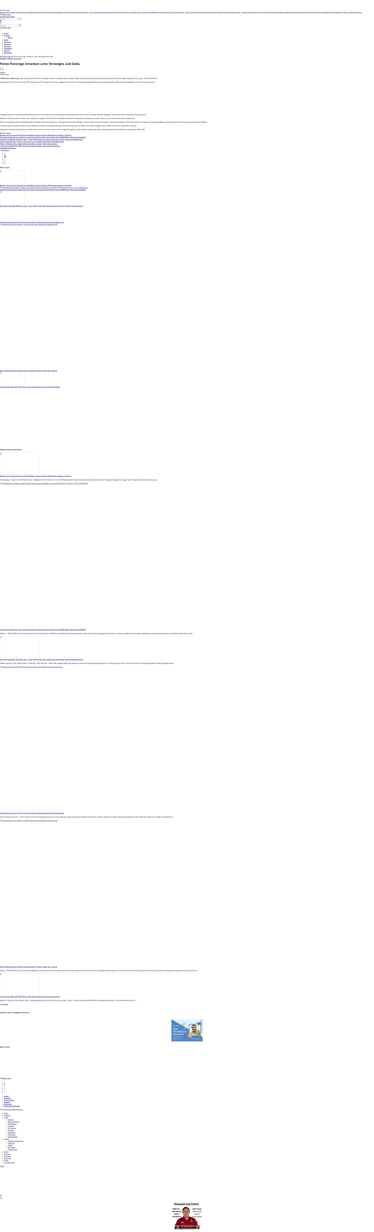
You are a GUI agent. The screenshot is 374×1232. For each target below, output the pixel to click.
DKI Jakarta (12, 1128)
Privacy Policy (9, 1100)
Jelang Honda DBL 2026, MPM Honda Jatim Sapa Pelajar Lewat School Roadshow (30, 146)
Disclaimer (8, 1104)
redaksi (2, 72)
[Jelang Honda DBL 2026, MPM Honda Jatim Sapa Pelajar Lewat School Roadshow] (12, 385)
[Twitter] (4, 1084)
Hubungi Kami (9, 17)
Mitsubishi (11, 1135)
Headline (3, 59)
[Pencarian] (1, 23)
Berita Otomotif (13, 1122)
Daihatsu (11, 1126)
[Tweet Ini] (5, 157)
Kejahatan (11, 1132)
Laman (6, 1139)
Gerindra (11, 1130)
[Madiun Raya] (5, 15)
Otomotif (7, 42)
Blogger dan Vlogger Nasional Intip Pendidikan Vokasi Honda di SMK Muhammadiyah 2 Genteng (35, 12)
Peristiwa (7, 46)
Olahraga (7, 44)
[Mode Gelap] (1, 21)
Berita (10, 38)
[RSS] (4, 1093)
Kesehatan (8, 53)
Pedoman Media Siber (12, 1106)
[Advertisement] (35, 4)
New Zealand (12, 1137)
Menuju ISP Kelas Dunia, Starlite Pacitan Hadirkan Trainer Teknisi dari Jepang (333, 12)
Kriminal (7, 36)
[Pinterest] (4, 1086)
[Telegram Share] (4, 161)
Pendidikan (8, 49)
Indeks (6, 1096)
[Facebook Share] (4, 154)
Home (2, 17)
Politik (6, 40)
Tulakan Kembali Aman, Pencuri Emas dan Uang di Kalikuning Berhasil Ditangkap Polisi (273, 12)
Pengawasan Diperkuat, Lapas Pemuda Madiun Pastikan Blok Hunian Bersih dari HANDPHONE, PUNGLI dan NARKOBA (114, 12)
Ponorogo (17, 59)
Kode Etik (7, 1098)
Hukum (10, 59)
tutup (2, 1166)
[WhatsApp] (4, 1091)
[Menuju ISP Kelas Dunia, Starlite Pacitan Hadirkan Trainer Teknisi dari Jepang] (146, 224)
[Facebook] (4, 1082)
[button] (19, 19)
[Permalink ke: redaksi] (1, 70)
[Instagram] (4, 1088)
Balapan (11, 1120)
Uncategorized (9, 1163)
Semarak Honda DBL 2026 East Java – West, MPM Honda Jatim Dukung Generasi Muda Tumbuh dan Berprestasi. (199, 12)
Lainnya (7, 51)
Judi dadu (3, 148)
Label (6, 1117)
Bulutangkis (12, 1124)
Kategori (7, 1115)
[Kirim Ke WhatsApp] (4, 163)
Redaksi (7, 1102)
